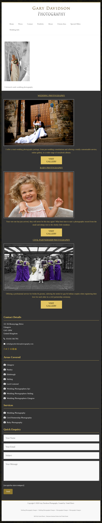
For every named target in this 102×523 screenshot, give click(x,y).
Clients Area (61, 24)
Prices (20, 24)
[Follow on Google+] (9, 349)
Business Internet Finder (52, 516)
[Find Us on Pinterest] (11, 349)
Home (12, 24)
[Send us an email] (16, 349)
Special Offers (75, 24)
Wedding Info (14, 30)
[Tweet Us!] (6, 349)
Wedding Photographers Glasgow (21, 398)
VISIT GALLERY (51, 160)
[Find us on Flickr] (13, 349)
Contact (30, 24)
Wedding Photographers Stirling (20, 393)
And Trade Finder (63, 516)
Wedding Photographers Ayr (18, 389)
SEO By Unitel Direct (39, 516)
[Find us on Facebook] (4, 349)
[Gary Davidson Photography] (51, 6)
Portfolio (40, 24)
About (50, 24)
